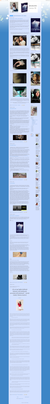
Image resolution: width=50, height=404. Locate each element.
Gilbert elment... (39, 179)
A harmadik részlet (13, 108)
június (32, 119)
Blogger (27, 402)
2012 (32, 131)
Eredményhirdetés (39, 171)
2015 (32, 128)
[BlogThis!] (24, 141)
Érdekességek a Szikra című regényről (16, 18)
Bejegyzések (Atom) (21, 398)
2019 (32, 118)
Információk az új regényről (14, 215)
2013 (32, 130)
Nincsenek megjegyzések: (20, 141)
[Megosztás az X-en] (25, 141)
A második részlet (13, 145)
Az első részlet (12, 183)
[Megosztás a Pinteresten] (26, 141)
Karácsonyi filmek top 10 (39, 163)
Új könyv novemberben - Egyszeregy (39, 156)
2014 (32, 129)
